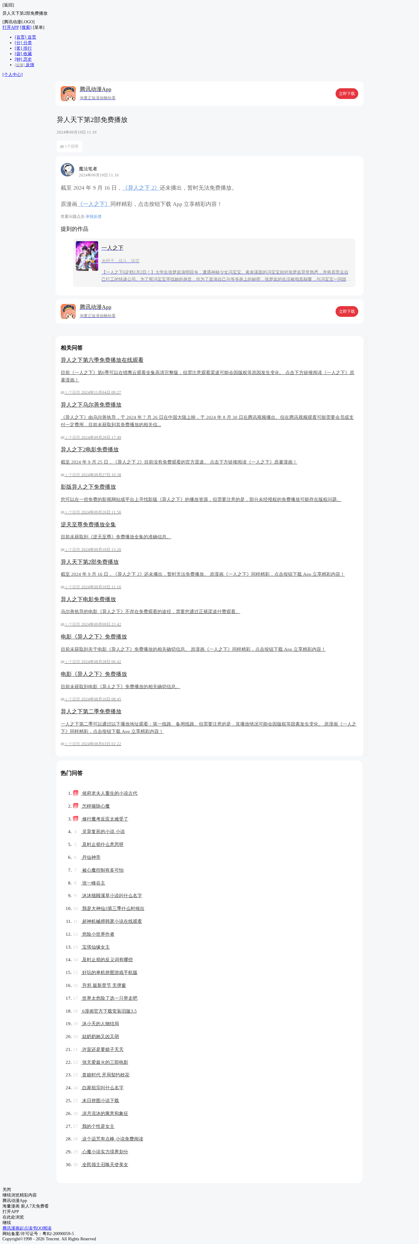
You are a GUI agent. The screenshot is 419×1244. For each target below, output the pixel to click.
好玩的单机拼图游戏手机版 (105, 972)
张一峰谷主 (89, 883)
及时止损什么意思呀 (99, 844)
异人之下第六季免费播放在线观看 (207, 376)
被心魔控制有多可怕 (99, 870)
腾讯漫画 (11, 1228)
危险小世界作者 (93, 934)
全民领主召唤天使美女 (100, 1164)
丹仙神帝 (87, 857)
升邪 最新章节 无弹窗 (99, 985)
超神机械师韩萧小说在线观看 (107, 921)
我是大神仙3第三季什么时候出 (108, 908)
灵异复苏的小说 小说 (99, 831)
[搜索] (26, 27)
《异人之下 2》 (141, 188)
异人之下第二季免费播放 (208, 727)
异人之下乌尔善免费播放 (207, 421)
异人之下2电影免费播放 (179, 461)
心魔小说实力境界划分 (100, 1151)
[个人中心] (12, 74)
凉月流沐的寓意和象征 (100, 1113)
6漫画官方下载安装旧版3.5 (105, 1011)
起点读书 (28, 1228)
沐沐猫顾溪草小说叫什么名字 (108, 895)
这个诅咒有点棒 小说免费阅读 (108, 1138)
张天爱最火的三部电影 (100, 1062)
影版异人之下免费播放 (201, 499)
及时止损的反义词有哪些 (103, 959)
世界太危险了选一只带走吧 (105, 998)
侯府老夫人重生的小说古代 (105, 793)
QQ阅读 (44, 1228)
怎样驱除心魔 (92, 806)
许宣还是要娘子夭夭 (98, 1049)
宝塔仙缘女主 (91, 947)
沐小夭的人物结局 (96, 1023)
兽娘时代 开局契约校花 (101, 1074)
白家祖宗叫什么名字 (98, 1087)
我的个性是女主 (93, 1126)
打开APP (10, 27)
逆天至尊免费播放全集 (116, 536)
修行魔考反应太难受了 (101, 818)
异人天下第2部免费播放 (203, 574)
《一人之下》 (93, 204)
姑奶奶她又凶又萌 (96, 1036)
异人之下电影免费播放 (150, 611)
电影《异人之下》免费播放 (193, 649)
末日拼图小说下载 (96, 1100)
